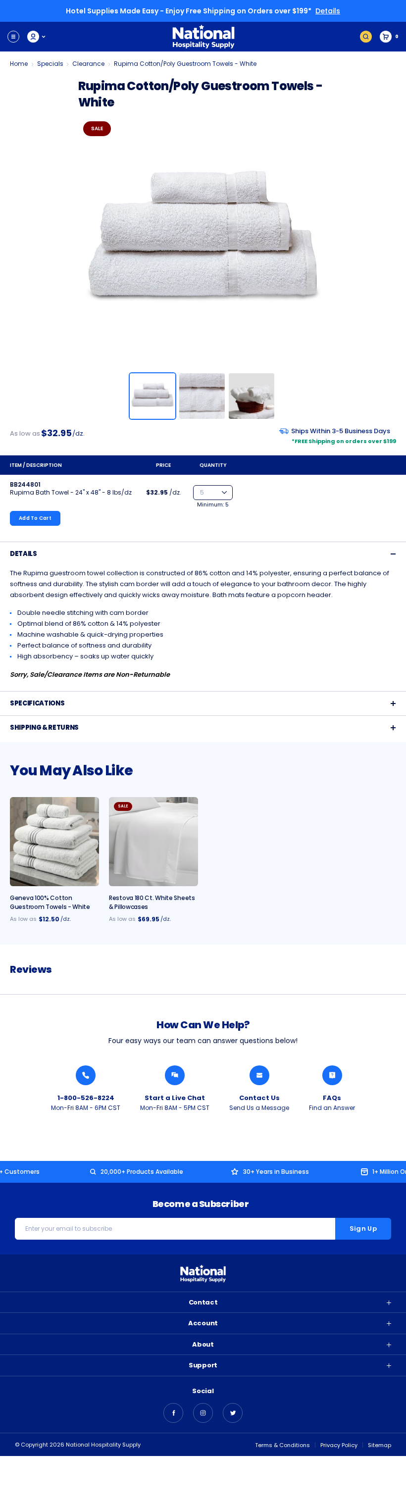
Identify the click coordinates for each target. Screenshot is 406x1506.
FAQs (332, 1098)
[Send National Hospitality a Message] (259, 1075)
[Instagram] (203, 1413)
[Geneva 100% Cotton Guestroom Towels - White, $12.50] (54, 841)
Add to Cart (35, 518)
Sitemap (379, 1445)
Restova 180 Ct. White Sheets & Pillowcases (152, 902)
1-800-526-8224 (85, 1098)
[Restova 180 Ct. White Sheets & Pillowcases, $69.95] (153, 841)
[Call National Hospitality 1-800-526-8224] (86, 1075)
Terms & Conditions (282, 1445)
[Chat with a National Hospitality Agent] (175, 1075)
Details (327, 11)
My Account (37, 36)
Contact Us (259, 1098)
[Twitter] (233, 1413)
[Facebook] (173, 1413)
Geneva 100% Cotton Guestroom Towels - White (50, 902)
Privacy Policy (338, 1445)
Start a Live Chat (175, 1098)
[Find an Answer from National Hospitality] (332, 1075)
